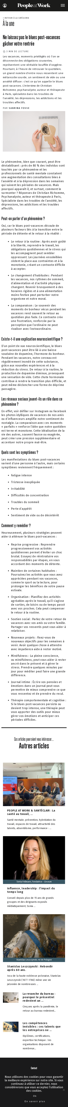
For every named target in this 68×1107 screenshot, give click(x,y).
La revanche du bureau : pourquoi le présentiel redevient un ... (39, 997)
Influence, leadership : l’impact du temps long (31, 890)
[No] (63, 1090)
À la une (8, 23)
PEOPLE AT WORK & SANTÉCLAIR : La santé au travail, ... (31, 812)
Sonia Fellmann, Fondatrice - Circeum (34, 881)
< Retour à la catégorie (16, 18)
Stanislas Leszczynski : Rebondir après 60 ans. (30, 968)
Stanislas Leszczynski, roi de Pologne (34, 960)
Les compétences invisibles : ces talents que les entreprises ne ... (42, 1026)
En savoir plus (35, 1101)
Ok (35, 1096)
